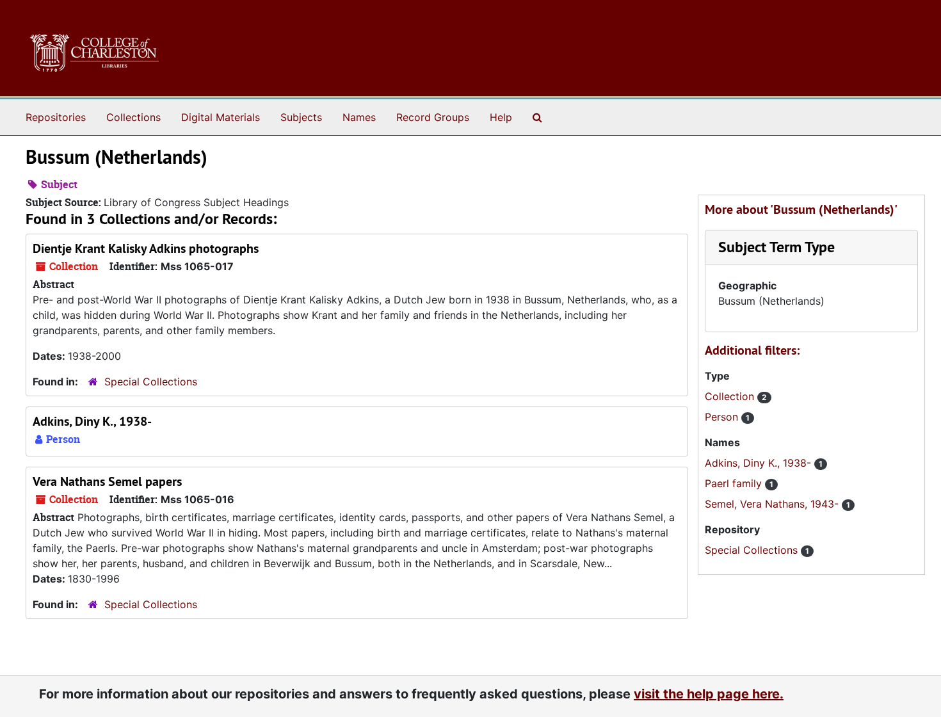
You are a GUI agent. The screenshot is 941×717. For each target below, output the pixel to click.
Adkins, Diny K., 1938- (92, 421)
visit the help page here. (709, 694)
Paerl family (735, 483)
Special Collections (150, 381)
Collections (133, 117)
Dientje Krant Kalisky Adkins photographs (146, 248)
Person (723, 416)
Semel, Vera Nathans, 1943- (773, 503)
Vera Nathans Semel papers (107, 481)
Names (359, 117)
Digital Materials (220, 117)
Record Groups (432, 117)
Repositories (56, 117)
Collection (731, 396)
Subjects (301, 117)
